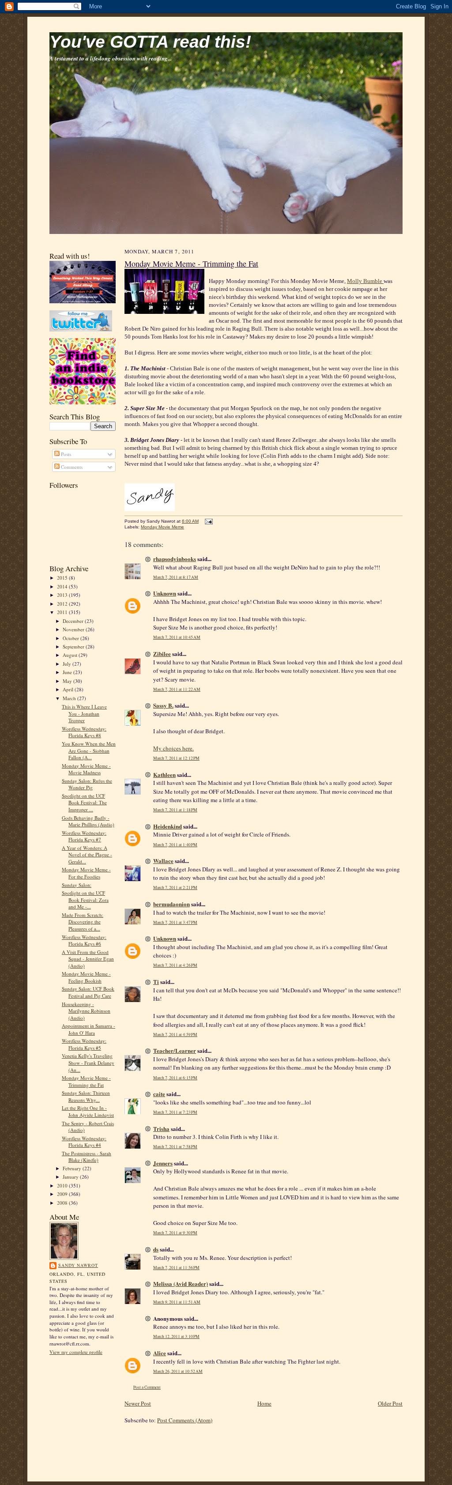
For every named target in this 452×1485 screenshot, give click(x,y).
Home (264, 1403)
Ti (156, 981)
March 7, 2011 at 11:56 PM (176, 1267)
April (69, 689)
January (71, 1176)
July (67, 663)
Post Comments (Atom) (184, 1420)
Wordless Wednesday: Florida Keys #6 (84, 940)
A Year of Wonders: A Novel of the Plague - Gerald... (87, 854)
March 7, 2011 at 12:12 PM (176, 758)
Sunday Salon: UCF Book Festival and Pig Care (88, 992)
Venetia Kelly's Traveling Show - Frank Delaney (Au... (88, 1062)
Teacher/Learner (174, 1050)
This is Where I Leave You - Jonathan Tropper (84, 713)
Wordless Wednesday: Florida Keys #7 (84, 836)
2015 (63, 577)
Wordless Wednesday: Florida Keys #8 (84, 732)
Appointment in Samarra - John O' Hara (88, 1029)
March (70, 698)
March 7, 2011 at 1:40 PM (175, 845)
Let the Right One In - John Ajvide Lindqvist (88, 1111)
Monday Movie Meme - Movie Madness (86, 769)
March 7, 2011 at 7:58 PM (175, 1147)
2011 (63, 612)
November (74, 629)
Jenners (163, 1163)
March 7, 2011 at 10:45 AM (176, 637)
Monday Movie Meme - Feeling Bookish (86, 977)
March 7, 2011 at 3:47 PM (175, 922)
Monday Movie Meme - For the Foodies (86, 873)
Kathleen (164, 774)
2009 (63, 1194)
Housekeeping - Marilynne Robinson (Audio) (86, 1011)
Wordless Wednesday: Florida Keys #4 (84, 1142)
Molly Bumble (365, 281)
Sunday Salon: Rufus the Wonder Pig (87, 784)
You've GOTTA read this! (150, 41)
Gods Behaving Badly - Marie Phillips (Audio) (88, 821)
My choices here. (173, 748)
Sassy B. (163, 705)
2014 (63, 586)
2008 (63, 1202)
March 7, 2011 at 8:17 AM (175, 577)
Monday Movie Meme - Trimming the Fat (86, 1081)
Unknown (164, 593)
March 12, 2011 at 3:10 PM (176, 1336)
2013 (63, 595)
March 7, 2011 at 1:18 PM (175, 810)
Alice (159, 1353)
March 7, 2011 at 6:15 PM (175, 1078)
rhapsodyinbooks (174, 558)
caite (159, 1093)
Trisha (161, 1128)
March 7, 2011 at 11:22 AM (176, 689)
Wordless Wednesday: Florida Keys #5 (84, 1044)
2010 (63, 1185)
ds (155, 1249)
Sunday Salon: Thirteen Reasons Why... (86, 1096)
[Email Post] (208, 521)
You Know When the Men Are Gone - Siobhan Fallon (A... (89, 750)
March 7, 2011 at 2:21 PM (175, 887)
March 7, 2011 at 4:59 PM (175, 1034)
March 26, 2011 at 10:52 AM (178, 1371)
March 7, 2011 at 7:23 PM (175, 1112)
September (74, 646)
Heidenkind (167, 826)
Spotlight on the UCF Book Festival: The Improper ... (84, 802)
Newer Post (137, 1403)
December (74, 621)
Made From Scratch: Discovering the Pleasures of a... (82, 922)
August (71, 655)
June (68, 672)
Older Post (390, 1403)
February (73, 1168)
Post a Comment (147, 1387)
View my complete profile (75, 1352)
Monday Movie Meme (162, 526)
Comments (71, 467)
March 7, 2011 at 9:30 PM (175, 1233)
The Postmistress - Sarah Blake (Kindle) (86, 1157)
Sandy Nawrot (78, 1265)
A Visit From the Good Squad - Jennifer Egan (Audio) (88, 959)
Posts (65, 454)
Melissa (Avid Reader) (180, 1283)
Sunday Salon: (76, 885)
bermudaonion (171, 904)
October (71, 638)
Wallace (163, 860)
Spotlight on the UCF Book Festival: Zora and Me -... (85, 899)
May (68, 681)
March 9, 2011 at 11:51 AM (176, 1302)
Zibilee (162, 653)
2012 (63, 603)
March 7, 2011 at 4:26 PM (175, 965)
